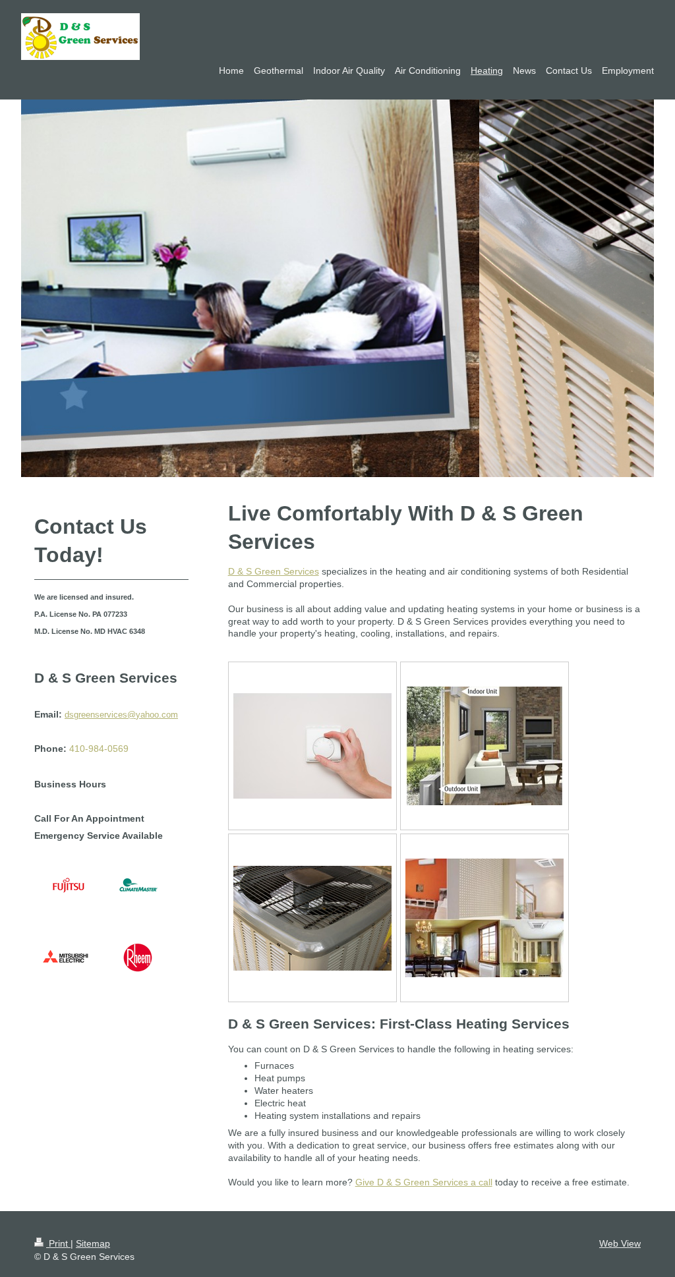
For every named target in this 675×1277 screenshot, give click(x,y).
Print (58, 1243)
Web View (620, 1243)
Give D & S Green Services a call (423, 1182)
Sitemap (93, 1243)
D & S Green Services (273, 571)
